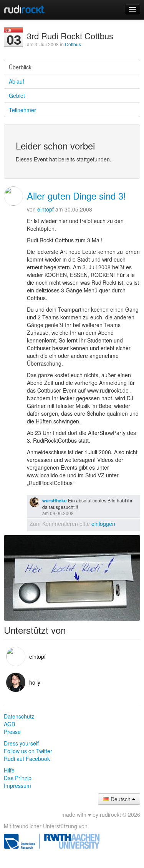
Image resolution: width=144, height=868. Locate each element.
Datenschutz (19, 716)
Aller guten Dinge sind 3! (76, 195)
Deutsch (120, 799)
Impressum (17, 785)
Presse (12, 731)
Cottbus (73, 44)
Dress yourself (21, 743)
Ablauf (16, 81)
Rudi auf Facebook (27, 758)
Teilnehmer (22, 110)
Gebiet (17, 95)
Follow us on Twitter (28, 751)
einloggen (103, 523)
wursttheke (54, 500)
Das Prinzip (17, 778)
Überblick (20, 67)
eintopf (45, 209)
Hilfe (9, 770)
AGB (9, 724)
